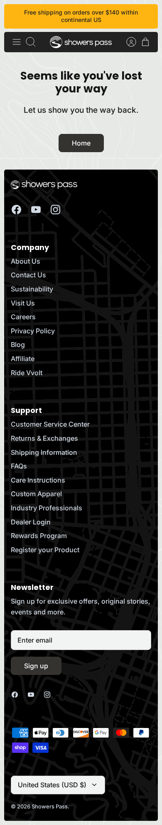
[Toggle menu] (16, 42)
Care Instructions (38, 480)
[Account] (127, 42)
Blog (18, 344)
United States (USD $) (52, 785)
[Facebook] (16, 209)
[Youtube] (36, 209)
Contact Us (28, 275)
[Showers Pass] (81, 42)
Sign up (36, 666)
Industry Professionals (46, 508)
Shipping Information (44, 452)
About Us (25, 261)
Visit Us (23, 303)
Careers (23, 317)
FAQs (19, 466)
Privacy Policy (33, 331)
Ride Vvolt (26, 373)
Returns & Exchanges (44, 438)
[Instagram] (55, 209)
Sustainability (32, 289)
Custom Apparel (36, 494)
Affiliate (22, 358)
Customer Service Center (50, 424)
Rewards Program (39, 535)
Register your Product (45, 550)
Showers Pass (50, 806)
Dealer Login (31, 522)
